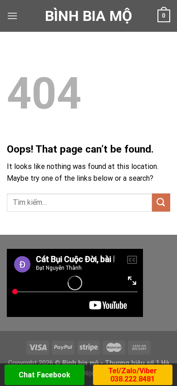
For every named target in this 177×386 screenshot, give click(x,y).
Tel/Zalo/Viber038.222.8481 (132, 374)
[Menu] (12, 16)
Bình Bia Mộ (88, 16)
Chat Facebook (44, 375)
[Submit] (161, 202)
